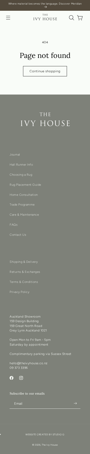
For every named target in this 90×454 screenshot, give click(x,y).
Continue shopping (45, 71)
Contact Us (18, 234)
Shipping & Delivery (24, 261)
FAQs (14, 224)
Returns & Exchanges (25, 272)
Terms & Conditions (24, 282)
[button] (8, 17)
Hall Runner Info (21, 164)
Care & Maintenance (24, 214)
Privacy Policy (19, 292)
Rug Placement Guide (25, 184)
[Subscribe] (75, 403)
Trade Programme (22, 204)
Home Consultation (24, 194)
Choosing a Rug (21, 174)
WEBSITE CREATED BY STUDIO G (45, 434)
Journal (15, 154)
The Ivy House (50, 444)
